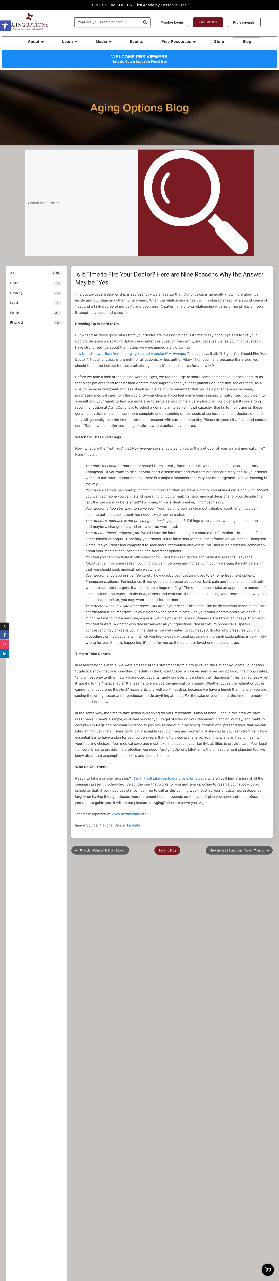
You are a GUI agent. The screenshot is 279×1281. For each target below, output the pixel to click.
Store (219, 41)
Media (101, 41)
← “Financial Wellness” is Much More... (100, 850)
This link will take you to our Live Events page (169, 778)
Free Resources (176, 41)
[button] (5, 25)
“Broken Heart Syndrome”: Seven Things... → (239, 850)
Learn (67, 41)
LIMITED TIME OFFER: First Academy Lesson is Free (139, 5)
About (33, 41)
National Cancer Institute (120, 825)
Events (136, 41)
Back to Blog (167, 850)
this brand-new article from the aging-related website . (130, 353)
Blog (246, 41)
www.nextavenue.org (129, 814)
